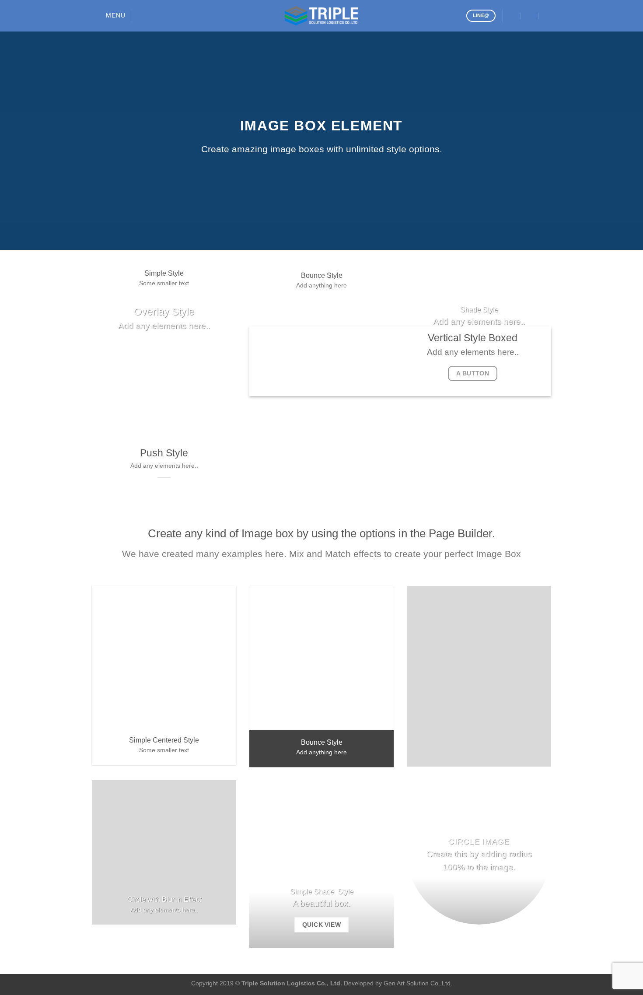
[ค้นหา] (142, 16)
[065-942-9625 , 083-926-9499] (547, 15)
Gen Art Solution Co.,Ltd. (418, 983)
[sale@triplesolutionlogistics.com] (512, 15)
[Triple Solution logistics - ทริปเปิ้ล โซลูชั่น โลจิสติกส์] (321, 15)
